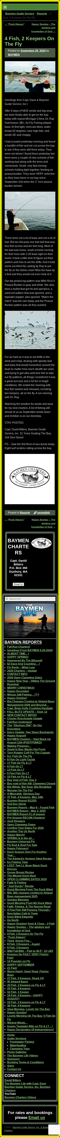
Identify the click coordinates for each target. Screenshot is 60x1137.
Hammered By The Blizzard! (24, 660)
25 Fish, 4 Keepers (18, 988)
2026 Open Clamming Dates (24, 677)
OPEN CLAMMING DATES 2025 (27, 879)
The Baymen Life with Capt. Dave (25, 1083)
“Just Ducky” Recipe (20, 886)
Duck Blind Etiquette (20, 916)
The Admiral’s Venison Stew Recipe (29, 858)
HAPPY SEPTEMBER (20, 964)
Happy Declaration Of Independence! (30, 1029)
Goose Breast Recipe (20, 872)
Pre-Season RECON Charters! (26, 817)
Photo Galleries (16, 1052)
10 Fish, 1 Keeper (18, 992)
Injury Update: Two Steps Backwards (30, 732)
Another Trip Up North (21, 831)
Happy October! (17, 698)
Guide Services (16, 1038)
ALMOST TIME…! (18, 653)
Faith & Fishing (16, 882)
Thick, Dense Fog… (19, 940)
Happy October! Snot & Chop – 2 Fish (31, 923)
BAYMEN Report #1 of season (26, 814)
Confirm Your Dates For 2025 (25, 828)
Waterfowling (18, 1045)
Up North (13, 920)
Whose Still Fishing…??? (23, 694)
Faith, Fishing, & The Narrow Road (28, 906)
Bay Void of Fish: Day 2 (21, 780)
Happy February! (17, 848)
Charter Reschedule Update (24, 718)
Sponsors (13, 1059)
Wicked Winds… (17, 1022)
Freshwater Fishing (22, 1041)
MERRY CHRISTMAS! (20, 687)
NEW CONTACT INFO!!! (22, 715)
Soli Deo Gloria (16, 804)
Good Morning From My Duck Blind (29, 903)
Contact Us (14, 1069)
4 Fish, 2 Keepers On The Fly (25, 933)
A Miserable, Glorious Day (23, 793)
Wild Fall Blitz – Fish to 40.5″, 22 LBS (30, 951)
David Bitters (12, 1080)
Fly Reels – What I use (21, 667)
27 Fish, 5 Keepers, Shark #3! (25, 978)
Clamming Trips (20, 1048)
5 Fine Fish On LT (18, 773)
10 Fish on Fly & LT (19, 776)
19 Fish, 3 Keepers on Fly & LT (26, 1002)
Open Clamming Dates (21, 824)
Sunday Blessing (18, 899)
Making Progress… (19, 746)
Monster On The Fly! (20, 790)
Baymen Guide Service (19, 13)
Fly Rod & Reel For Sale (22, 845)
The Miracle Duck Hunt (21, 875)
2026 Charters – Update (22, 670)
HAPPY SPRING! (17, 657)
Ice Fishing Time (17, 862)
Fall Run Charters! (18, 646)
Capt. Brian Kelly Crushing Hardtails (30, 708)
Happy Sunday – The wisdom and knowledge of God (43, 28)
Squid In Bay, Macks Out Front (26, 749)
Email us (36, 1117)
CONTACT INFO (17, 674)
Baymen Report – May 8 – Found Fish (30, 807)
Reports (42, 13)
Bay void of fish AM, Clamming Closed (31, 783)
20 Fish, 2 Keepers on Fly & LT (26, 985)
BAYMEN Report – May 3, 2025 (26, 810)
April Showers (16, 821)
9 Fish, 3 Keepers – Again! (23, 944)
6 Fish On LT (15, 766)
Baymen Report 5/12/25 (21, 800)
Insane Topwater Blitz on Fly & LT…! (30, 1026)
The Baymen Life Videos (22, 1055)
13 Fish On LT (15, 769)
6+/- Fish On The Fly (19, 756)
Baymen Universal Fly (21, 841)
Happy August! (16, 735)
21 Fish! (12, 968)
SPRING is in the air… (20, 838)
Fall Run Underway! (19, 722)
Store (10, 1065)
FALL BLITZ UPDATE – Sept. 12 (27, 711)
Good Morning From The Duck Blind (30, 889)
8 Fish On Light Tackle (21, 759)
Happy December (18, 691)
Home (11, 1035)
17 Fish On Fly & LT (19, 763)
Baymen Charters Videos (20, 1097)
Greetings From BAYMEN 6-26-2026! (30, 650)
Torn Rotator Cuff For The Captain (28, 752)
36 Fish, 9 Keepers (18, 1005)
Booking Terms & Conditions (25, 1062)
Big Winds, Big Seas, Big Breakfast (29, 786)
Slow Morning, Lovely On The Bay (28, 1009)
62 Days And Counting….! (23, 663)
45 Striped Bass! (17, 981)
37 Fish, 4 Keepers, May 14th (25, 797)
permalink (43, 512)
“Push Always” (14, 24)
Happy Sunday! (17, 1012)
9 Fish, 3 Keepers (18, 947)
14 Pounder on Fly (18, 961)
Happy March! (16, 834)
